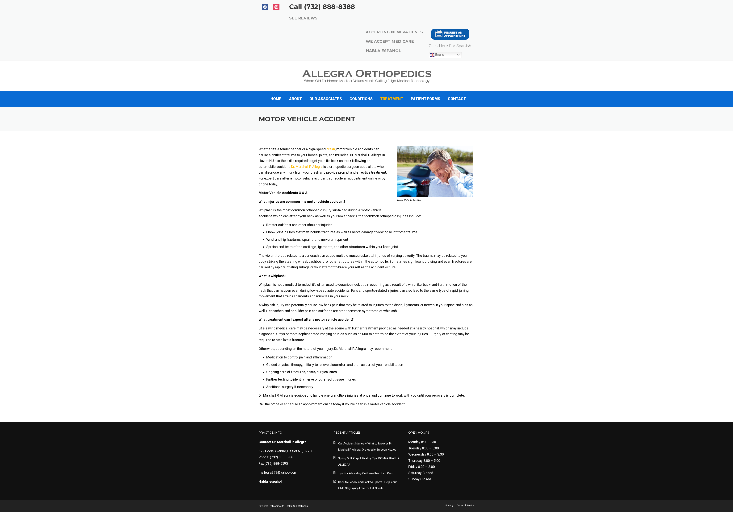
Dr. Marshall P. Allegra (307, 167)
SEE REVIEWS (303, 18)
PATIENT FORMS (425, 99)
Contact (457, 99)
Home (275, 99)
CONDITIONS (361, 99)
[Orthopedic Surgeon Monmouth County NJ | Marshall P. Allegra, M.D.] (366, 75)
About (295, 99)
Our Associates (325, 99)
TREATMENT (391, 99)
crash (330, 149)
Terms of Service (465, 505)
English (440, 54)
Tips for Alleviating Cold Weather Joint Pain (365, 473)
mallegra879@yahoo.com (278, 472)
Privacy (449, 505)
